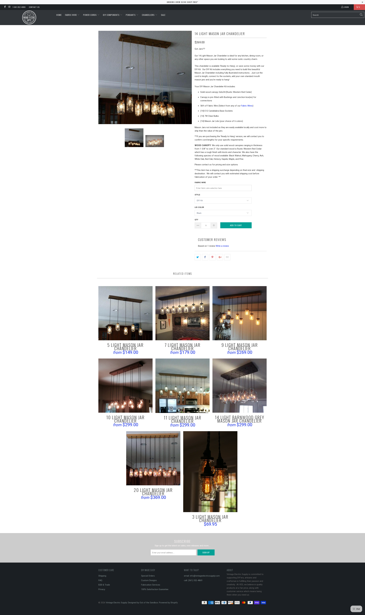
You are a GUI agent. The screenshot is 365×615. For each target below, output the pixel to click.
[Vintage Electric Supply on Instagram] (9, 7)
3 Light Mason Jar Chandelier (210, 471)
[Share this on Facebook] (205, 257)
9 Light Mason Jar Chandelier (239, 313)
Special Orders (148, 576)
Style (197, 195)
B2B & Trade (104, 585)
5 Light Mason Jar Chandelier (125, 313)
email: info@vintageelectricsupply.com (202, 576)
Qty (196, 220)
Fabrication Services (150, 585)
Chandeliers (148, 14)
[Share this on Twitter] (198, 257)
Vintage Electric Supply (116, 602)
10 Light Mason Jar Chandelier (125, 386)
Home (59, 14)
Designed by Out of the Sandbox (143, 602)
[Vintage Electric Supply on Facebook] (5, 7)
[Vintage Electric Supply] (29, 17)
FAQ (100, 580)
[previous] (103, 77)
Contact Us (34, 7)
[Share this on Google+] (220, 257)
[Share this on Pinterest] (212, 257)
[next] (187, 77)
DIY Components (111, 14)
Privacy (101, 589)
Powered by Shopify (168, 602)
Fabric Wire (71, 14)
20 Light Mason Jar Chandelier (153, 458)
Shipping (102, 576)
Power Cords (90, 14)
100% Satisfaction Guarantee (154, 589)
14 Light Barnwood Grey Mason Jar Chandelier (239, 386)
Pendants (131, 14)
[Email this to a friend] (227, 257)
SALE (163, 14)
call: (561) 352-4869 (193, 580)
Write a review (222, 246)
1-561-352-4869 (19, 7)
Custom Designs (149, 580)
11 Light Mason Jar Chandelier (182, 386)
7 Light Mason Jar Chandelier (182, 313)
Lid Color (199, 207)
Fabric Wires (247, 105)
